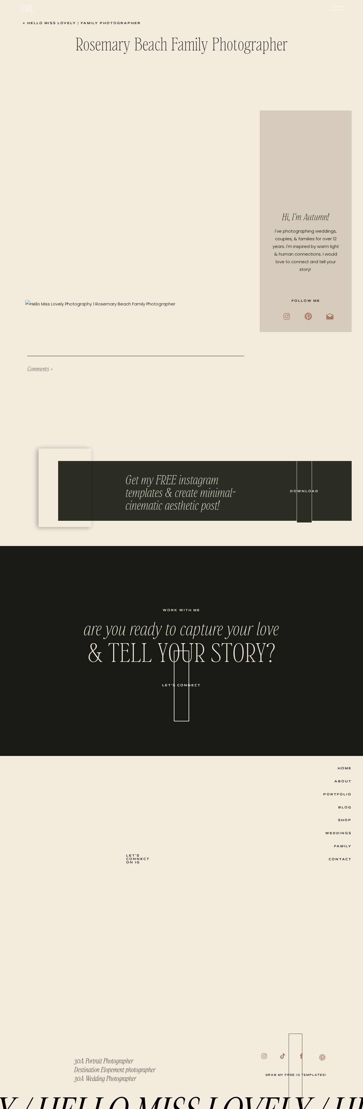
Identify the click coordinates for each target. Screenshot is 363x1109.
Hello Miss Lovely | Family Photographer (84, 23)
